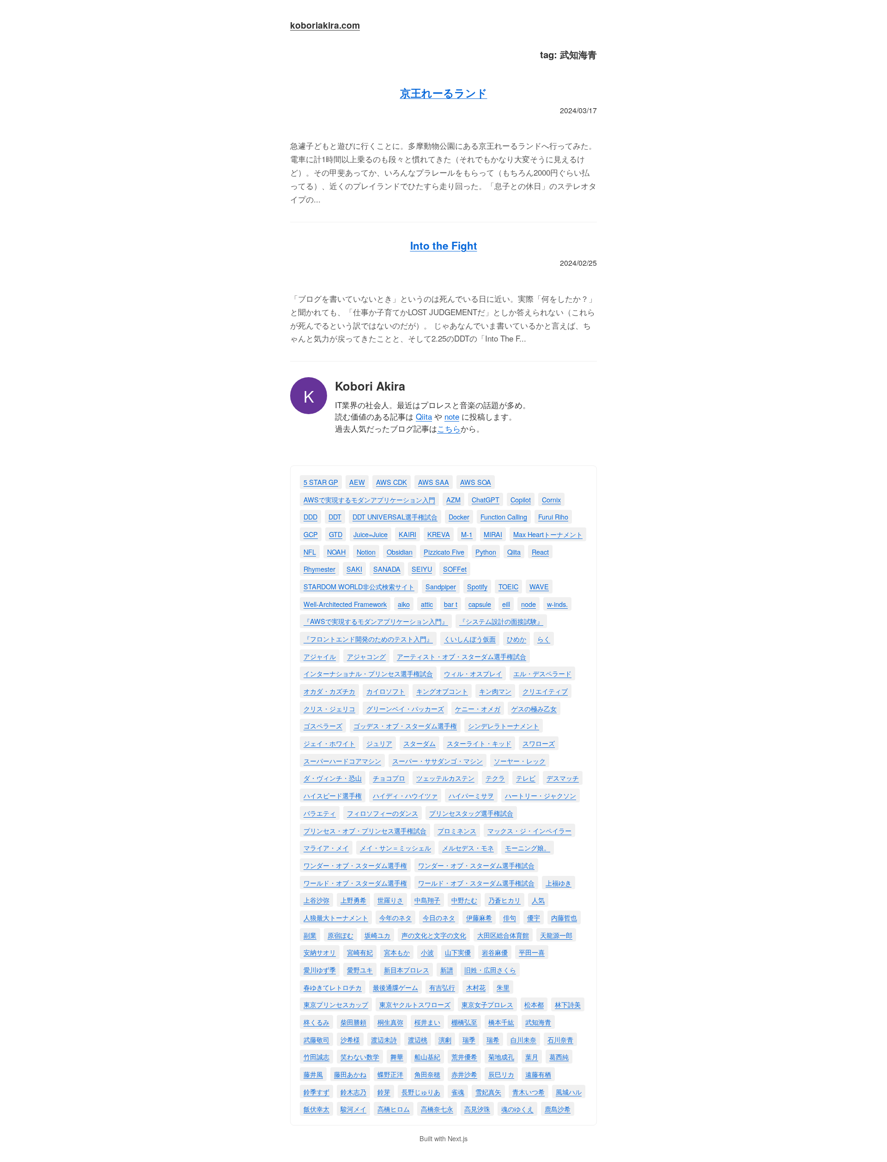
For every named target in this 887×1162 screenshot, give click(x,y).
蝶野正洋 (390, 1074)
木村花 (476, 987)
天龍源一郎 (556, 935)
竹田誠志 (316, 1056)
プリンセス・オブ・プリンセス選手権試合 (365, 830)
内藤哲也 (564, 917)
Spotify (477, 586)
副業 (310, 935)
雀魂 (457, 1091)
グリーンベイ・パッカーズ (405, 708)
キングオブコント (442, 691)
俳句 (509, 917)
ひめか (516, 638)
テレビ (525, 778)
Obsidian (400, 552)
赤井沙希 (464, 1074)
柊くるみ (316, 1022)
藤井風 (313, 1074)
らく (543, 638)
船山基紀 (427, 1056)
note (451, 416)
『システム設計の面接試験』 (501, 621)
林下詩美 (568, 1004)
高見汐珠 (477, 1108)
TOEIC (508, 586)
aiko (404, 604)
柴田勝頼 (353, 1022)
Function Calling (503, 516)
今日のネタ (439, 917)
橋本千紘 (501, 1022)
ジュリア (379, 743)
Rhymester (319, 569)
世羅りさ (390, 900)
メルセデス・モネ (468, 847)
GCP (311, 534)
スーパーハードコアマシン (342, 760)
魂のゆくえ (517, 1108)
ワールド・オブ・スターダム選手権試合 (476, 882)
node (528, 604)
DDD (310, 516)
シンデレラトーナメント (503, 725)
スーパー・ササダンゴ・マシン (437, 760)
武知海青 (538, 1022)
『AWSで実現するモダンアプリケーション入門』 (376, 621)
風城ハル (569, 1091)
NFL (310, 552)
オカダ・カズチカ (329, 691)
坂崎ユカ (377, 935)
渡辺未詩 (384, 1039)
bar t (450, 604)
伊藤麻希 (479, 917)
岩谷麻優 (495, 952)
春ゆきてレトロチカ (333, 987)
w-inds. (557, 604)
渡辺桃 (417, 1039)
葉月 (531, 1056)
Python (485, 552)
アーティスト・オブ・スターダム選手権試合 (461, 656)
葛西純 (559, 1056)
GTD (335, 534)
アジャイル (320, 656)
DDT (334, 516)
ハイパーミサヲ (471, 795)
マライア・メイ (326, 847)
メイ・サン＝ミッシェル (395, 847)
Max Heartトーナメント (548, 534)
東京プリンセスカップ (336, 1004)
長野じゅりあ (420, 1091)
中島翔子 (427, 900)
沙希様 (350, 1039)
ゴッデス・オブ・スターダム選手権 (405, 725)
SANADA (387, 569)
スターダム (419, 743)
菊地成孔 (501, 1056)
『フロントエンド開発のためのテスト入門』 (368, 638)
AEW (357, 482)
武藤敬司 (316, 1039)
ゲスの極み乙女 (534, 708)
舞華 (396, 1056)
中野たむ (464, 900)
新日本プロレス (406, 969)
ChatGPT (485, 499)
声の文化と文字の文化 (433, 935)
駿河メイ (353, 1108)
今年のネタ (395, 917)
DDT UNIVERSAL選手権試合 (394, 516)
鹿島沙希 (558, 1108)
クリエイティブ (545, 691)
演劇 (444, 1039)
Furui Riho (553, 516)
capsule (479, 604)
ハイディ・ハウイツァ (405, 795)
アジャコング (366, 656)
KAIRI (407, 534)
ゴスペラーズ (323, 725)
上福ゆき (558, 882)
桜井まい (427, 1022)
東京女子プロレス (487, 1004)
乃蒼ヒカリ (504, 900)
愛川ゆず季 (320, 969)
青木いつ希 (528, 1091)
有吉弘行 (442, 987)
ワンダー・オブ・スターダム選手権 (355, 865)
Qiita (424, 416)
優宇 (533, 917)
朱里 (503, 987)
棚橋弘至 (464, 1022)
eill (506, 604)
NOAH (336, 552)
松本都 (534, 1004)
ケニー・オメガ (477, 708)
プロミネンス (456, 830)
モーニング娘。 (527, 847)
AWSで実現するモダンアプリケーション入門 (369, 499)
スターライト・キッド (479, 743)
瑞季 (468, 1039)
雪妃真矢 (488, 1091)
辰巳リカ (501, 1074)
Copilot (520, 499)
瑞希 (492, 1039)
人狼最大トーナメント (336, 917)
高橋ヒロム (393, 1108)
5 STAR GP (321, 482)
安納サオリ (320, 952)
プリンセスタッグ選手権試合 (471, 813)
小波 (427, 952)
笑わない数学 (359, 1056)
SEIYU (422, 569)
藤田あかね (350, 1074)
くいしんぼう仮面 (470, 638)
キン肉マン (495, 691)
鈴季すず (316, 1091)
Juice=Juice (370, 534)
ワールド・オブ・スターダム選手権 (355, 882)
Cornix (551, 499)
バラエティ (320, 813)
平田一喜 (532, 952)
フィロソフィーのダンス (382, 813)
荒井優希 (464, 1056)
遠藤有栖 (538, 1074)
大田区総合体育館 (503, 935)
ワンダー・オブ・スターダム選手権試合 (476, 865)
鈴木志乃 (353, 1091)
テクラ (495, 778)
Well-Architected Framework (345, 604)
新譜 (446, 969)
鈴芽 (383, 1091)
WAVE (539, 586)
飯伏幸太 (316, 1108)
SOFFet (455, 569)
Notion (366, 552)
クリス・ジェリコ (329, 708)
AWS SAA (433, 482)
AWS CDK (391, 482)
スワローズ (538, 743)
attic (427, 604)
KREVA (438, 534)
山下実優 (458, 952)
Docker (459, 516)
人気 (538, 900)
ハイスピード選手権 (333, 795)
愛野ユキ (360, 969)
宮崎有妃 (360, 952)
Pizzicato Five (444, 552)
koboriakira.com (325, 24)
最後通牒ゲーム (395, 987)
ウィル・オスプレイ (473, 673)
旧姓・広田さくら (490, 969)
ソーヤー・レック (520, 760)
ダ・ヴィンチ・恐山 (333, 778)
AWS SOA (475, 482)
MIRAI (493, 534)
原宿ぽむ (340, 935)
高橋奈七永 (437, 1108)
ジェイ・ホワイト (329, 743)
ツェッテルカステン (445, 778)
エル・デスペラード (542, 673)
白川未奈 (523, 1039)
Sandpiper (440, 586)
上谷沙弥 (316, 900)
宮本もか (397, 952)
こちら (449, 428)
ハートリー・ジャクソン (540, 795)
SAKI (354, 569)
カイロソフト (385, 691)
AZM (453, 499)
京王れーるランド (443, 93)
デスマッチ (563, 778)
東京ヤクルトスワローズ (414, 1004)
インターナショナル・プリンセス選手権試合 (368, 673)
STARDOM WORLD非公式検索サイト (359, 586)
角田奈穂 (427, 1074)
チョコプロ (389, 778)
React (540, 552)
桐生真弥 (390, 1022)
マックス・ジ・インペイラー (529, 830)
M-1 (467, 534)
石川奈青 (560, 1039)
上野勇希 (353, 900)
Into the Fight (443, 245)
